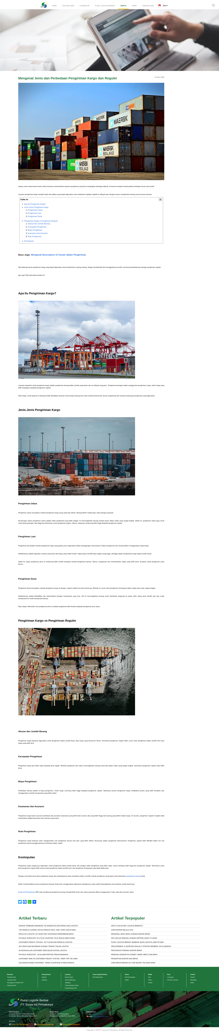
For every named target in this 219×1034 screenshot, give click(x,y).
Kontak (192, 974)
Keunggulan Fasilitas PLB (15, 982)
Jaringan (44, 980)
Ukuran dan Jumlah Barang (39, 224)
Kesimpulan (29, 241)
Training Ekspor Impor (72, 985)
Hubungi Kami (11, 985)
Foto (149, 977)
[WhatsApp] (29, 902)
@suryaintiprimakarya (45, 1024)
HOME (54, 6)
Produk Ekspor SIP (71, 988)
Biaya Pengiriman (35, 230)
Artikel (127, 980)
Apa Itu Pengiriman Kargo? (35, 204)
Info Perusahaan (130, 977)
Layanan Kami (11, 980)
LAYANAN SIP (85, 6)
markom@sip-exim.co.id (100, 1016)
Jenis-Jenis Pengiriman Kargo (36, 207)
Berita (127, 974)
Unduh (150, 982)
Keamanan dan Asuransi (38, 233)
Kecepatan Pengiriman (37, 227)
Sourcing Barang (70, 980)
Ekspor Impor (69, 977)
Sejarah (44, 977)
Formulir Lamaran (172, 980)
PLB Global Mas (98, 977)
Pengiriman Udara (35, 210)
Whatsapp (193, 980)
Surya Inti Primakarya (26, 892)
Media (150, 974)
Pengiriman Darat (35, 216)
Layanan (67, 974)
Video (150, 980)
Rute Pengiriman (34, 236)
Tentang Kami (11, 977)
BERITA (123, 6)
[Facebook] (25, 902)
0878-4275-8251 (98, 1014)
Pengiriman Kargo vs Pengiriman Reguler (41, 221)
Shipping (67, 982)
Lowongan (170, 977)
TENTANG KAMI (68, 6)
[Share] (34, 902)
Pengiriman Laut (34, 213)
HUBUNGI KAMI (148, 6)
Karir (168, 974)
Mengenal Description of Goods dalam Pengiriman (58, 255)
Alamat (192, 977)
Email (192, 982)
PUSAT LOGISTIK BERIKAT (105, 6)
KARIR (134, 6)
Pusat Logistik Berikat (100, 974)
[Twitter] (20, 902)
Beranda (10, 974)
